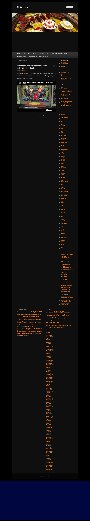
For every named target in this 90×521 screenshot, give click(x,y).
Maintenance (34, 115)
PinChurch (63, 197)
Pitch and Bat (63, 198)
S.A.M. (62, 204)
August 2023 (48, 342)
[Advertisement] (45, 42)
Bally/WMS (63, 125)
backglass (63, 123)
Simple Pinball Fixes (65, 208)
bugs (62, 134)
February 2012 (49, 462)
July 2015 (48, 420)
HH (70, 267)
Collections (63, 136)
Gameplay (63, 159)
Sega (62, 205)
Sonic (62, 211)
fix (68, 262)
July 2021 (48, 354)
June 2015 (48, 422)
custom (71, 259)
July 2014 (48, 430)
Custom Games (64, 143)
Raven (66, 283)
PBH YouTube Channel (65, 62)
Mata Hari (71, 269)
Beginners (63, 129)
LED (66, 269)
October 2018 (48, 391)
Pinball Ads (63, 188)
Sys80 (62, 217)
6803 (61, 111)
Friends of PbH (35, 53)
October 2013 (48, 438)
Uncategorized (63, 229)
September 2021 (49, 352)
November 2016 (49, 405)
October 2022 (48, 346)
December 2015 (49, 415)
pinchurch (63, 282)
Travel (62, 227)
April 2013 (48, 447)
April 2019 (48, 387)
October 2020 (48, 364)
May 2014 (48, 433)
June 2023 (48, 343)
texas (67, 287)
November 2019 (49, 378)
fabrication (63, 153)
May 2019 (48, 385)
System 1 (62, 219)
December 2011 (49, 465)
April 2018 (48, 395)
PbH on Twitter (64, 67)
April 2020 (48, 373)
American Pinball (64, 115)
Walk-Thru (67, 289)
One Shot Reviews (64, 181)
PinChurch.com (64, 76)
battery (68, 257)
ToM (69, 287)
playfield (66, 282)
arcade (63, 254)
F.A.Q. (28, 53)
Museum (62, 174)
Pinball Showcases (64, 98)
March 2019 (48, 388)
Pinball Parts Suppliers (32, 56)
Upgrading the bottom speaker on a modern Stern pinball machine (67, 105)
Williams (62, 241)
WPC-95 (62, 245)
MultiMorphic (63, 173)
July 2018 (48, 394)
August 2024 (48, 338)
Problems (63, 199)
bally (71, 254)
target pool (63, 287)
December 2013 (49, 436)
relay (69, 283)
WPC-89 (62, 244)
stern (66, 285)
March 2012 (48, 461)
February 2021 (49, 360)
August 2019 (48, 382)
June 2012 (48, 456)
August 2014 (48, 429)
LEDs (68, 269)
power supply (63, 283)
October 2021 (48, 350)
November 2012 (49, 452)
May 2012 (48, 458)
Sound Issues (63, 212)
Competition (63, 139)
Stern (62, 216)
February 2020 (49, 374)
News (62, 180)
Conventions (63, 141)
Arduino (67, 254)
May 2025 (48, 334)
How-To (62, 163)
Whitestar (62, 238)
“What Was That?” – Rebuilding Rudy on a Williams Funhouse (66, 302)
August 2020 (48, 367)
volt (61, 236)
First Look (63, 155)
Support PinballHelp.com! (43, 56)
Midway (62, 170)
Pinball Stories (64, 195)
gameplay (68, 264)
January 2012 (48, 463)
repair (62, 285)
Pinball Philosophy (64, 191)
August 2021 (48, 353)
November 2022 (49, 345)
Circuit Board (63, 135)
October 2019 (48, 380)
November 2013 (49, 437)
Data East (62, 145)
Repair (62, 201)
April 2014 (48, 434)
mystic (68, 270)
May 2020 (48, 371)
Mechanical (63, 169)
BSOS (62, 132)
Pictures (62, 187)
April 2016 (48, 412)
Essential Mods (64, 150)
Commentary (63, 138)
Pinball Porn (63, 192)
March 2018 (48, 396)
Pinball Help (22, 6)
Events (62, 152)
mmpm (62, 271)
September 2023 (49, 340)
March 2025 (48, 335)
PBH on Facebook (64, 63)
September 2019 (49, 381)
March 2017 (48, 403)
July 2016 (48, 409)
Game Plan (63, 157)
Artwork (62, 120)
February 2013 (49, 449)
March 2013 (48, 448)
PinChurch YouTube (65, 72)
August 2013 (48, 441)
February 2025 (49, 336)
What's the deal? (64, 237)
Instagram (63, 66)
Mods (62, 171)
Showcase (63, 206)
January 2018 (48, 398)
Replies (45, 115)
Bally (62, 124)
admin (62, 304)
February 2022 (49, 349)
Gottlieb (29, 115)
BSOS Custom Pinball (21, 56)
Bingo (62, 131)
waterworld (63, 291)
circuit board (67, 259)
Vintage (62, 234)
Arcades (62, 118)
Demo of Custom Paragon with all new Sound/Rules (67, 297)
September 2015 (49, 417)
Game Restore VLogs (44, 53)
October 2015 (48, 416)
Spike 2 (62, 215)
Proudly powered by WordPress (45, 476)
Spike (62, 213)
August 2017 (48, 402)
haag (68, 267)
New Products (63, 178)
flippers (63, 264)
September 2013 (49, 440)
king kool (41, 115)
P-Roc (62, 184)
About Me (23, 53)
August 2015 (48, 419)
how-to (62, 269)
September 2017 (49, 401)
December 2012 (49, 451)
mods (65, 271)
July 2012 (48, 455)
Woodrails (63, 243)
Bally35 (62, 127)
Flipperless (63, 156)
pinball (66, 272)
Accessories (63, 113)
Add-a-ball (63, 114)
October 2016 (48, 406)
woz (69, 291)
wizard (67, 291)
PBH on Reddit (64, 65)
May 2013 (48, 445)
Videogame (63, 233)
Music (62, 176)
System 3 (62, 222)
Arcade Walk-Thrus (64, 117)
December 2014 (49, 426)
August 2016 (48, 408)
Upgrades (62, 230)
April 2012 (48, 459)
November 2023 (49, 339)
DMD (61, 148)
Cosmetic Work (64, 142)
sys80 (70, 285)
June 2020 (48, 370)
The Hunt (62, 225)
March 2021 (48, 359)
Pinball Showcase (64, 194)
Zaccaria (62, 248)
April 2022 (48, 347)
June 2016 (48, 410)
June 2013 (48, 444)
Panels (62, 185)
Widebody (63, 240)
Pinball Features (64, 190)
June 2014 (48, 431)
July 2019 (48, 384)
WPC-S (62, 247)
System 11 (63, 220)
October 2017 (48, 399)
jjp (64, 269)
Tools (62, 226)
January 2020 (48, 375)
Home (18, 53)
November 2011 (49, 466)
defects (62, 146)
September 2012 (49, 454)
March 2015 (48, 424)
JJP (61, 164)
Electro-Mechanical (24, 115)
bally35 (63, 257)
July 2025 (48, 332)
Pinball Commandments (65, 81)
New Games (63, 177)
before (62, 128)
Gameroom (63, 160)
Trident (62, 289)
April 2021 (48, 357)
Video (62, 232)
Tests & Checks (64, 223)
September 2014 (49, 427)
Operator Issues (64, 183)
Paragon (62, 272)
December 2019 (49, 377)
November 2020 (49, 363)
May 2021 (48, 356)
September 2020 (49, 366)
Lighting (62, 166)
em (62, 261)
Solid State (63, 209)
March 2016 (48, 413)
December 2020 (49, 361)
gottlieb (64, 267)
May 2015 (48, 423)
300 (61, 254)
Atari (61, 121)
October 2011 (48, 468)
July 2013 (48, 442)
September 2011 (49, 469)
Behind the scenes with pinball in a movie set (58, 53)
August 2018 (48, 392)
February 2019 (49, 389)
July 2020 (48, 368)
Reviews (62, 202)
